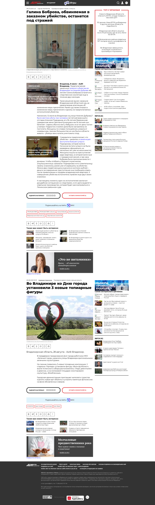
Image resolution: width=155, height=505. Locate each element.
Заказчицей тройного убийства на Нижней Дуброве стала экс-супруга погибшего (47, 232)
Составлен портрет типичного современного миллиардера (113, 355)
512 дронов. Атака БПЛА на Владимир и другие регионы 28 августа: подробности (111, 24)
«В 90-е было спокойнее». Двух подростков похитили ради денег (115, 107)
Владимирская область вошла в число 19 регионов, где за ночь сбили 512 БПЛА (111, 32)
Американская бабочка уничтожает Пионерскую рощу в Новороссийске (115, 369)
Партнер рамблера (59, 497)
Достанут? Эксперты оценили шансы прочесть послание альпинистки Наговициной (116, 87)
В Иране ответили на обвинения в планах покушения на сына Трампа (114, 126)
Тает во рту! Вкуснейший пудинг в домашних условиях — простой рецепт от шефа (115, 302)
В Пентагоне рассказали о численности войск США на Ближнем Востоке (112, 148)
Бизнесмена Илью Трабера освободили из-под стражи (112, 342)
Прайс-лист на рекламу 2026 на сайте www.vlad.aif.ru (59, 468)
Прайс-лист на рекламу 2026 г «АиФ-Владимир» (73, 466)
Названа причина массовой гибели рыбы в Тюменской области (115, 133)
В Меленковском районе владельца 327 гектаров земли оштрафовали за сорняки (111, 41)
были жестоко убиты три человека (52, 118)
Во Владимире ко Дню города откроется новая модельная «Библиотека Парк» (45, 423)
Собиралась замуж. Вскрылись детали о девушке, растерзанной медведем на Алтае (115, 80)
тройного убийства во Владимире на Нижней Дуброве (74, 89)
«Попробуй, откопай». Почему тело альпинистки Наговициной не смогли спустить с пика (115, 330)
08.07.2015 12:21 (31, 8)
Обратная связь (75, 464)
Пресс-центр (63, 464)
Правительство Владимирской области (39, 341)
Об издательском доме (49, 464)
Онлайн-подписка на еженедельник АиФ (112, 464)
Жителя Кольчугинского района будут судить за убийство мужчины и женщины (46, 246)
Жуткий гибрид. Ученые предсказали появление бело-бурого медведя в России (116, 296)
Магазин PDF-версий (89, 464)
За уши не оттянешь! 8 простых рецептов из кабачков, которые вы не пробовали (116, 323)
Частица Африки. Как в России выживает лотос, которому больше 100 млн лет (115, 309)
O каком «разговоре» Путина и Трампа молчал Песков (113, 348)
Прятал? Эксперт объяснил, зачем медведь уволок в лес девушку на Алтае (115, 316)
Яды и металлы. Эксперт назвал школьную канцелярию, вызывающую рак (114, 73)
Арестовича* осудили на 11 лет (113, 362)
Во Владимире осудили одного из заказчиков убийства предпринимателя (80, 239)
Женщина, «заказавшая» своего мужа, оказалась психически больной (46, 239)
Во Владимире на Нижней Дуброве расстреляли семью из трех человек (79, 232)
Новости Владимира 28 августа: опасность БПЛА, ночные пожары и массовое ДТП (111, 16)
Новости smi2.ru (33, 274)
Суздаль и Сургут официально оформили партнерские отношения (79, 430)
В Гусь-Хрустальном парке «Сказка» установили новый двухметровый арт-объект (78, 423)
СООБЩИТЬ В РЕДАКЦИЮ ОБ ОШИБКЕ (91, 468)
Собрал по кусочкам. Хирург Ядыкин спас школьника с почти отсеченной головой (116, 94)
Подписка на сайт (47, 466)
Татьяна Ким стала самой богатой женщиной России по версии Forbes (115, 140)
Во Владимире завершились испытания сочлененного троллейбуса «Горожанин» (111, 49)
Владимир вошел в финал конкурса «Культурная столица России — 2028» (46, 430)
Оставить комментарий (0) (77, 195)
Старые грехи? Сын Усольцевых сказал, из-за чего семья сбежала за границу (115, 101)
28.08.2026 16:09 (31, 280)
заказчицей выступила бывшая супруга (75, 140)
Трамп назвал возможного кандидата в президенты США (115, 119)
